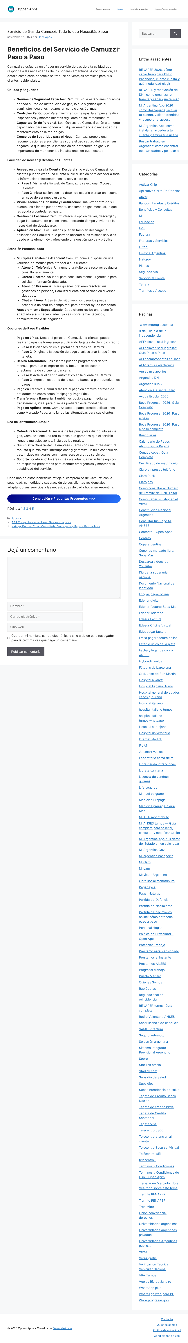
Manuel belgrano (151, 794)
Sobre (143, 1058)
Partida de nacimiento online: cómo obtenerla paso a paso (156, 916)
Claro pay (146, 482)
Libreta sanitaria (151, 770)
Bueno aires (147, 435)
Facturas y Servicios (154, 241)
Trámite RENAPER (152, 1194)
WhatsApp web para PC (156, 1294)
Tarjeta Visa (148, 1124)
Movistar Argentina (153, 875)
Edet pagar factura (153, 631)
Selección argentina (153, 1041)
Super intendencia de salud (159, 1090)
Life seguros (148, 787)
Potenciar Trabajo (152, 945)
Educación (146, 222)
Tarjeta (144, 284)
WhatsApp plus (150, 1288)
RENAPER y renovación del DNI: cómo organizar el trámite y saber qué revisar (159, 94)
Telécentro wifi (150, 1154)
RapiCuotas (147, 988)
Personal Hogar (150, 928)
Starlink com (148, 1071)
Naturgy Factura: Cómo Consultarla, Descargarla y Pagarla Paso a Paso (56, 526)
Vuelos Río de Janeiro (155, 1281)
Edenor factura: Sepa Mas (158, 607)
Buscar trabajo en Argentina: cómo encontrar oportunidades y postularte (159, 146)
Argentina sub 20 (151, 384)
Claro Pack (147, 476)
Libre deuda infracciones (157, 764)
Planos (144, 265)
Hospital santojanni (153, 727)
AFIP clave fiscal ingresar (157, 342)
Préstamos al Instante (155, 957)
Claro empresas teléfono (157, 469)
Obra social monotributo (157, 881)
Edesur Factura (150, 619)
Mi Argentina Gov (151, 850)
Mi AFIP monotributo (154, 817)
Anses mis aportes (153, 371)
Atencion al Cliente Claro (157, 390)
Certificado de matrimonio (158, 463)
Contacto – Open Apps (155, 532)
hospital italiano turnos (155, 709)
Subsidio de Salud (152, 1077)
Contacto (167, 1319)
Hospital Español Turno (156, 686)
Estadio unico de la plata (157, 644)
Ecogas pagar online (154, 594)
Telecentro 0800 (151, 1130)
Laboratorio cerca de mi (156, 758)
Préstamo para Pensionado (159, 951)
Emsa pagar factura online (158, 638)
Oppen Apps (27, 9)
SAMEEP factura (151, 1029)
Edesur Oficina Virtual (155, 625)
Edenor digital (149, 600)
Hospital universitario (154, 733)
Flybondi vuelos (150, 661)
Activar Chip (148, 184)
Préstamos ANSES (152, 963)
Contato (145, 538)
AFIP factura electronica (156, 365)
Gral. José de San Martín (157, 674)
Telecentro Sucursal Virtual (159, 1147)
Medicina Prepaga (152, 800)
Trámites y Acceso (103, 9)
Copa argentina (150, 544)
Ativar (143, 197)
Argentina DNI (149, 378)
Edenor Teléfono (151, 613)
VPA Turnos (147, 1275)
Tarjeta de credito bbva (156, 1107)
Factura (120, 9)
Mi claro (145, 862)
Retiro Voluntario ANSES (157, 1016)
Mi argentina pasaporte (156, 856)
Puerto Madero (150, 976)
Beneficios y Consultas (139, 9)
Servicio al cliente (152, 278)
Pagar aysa (147, 887)
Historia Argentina (152, 253)
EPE (142, 228)
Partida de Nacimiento (155, 906)
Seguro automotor (152, 1035)
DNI (141, 216)
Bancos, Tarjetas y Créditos (166, 9)
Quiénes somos (167, 1324)
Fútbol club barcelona (155, 667)
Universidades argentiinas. (158, 1224)
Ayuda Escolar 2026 (154, 396)
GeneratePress (62, 1328)
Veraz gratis (148, 1258)
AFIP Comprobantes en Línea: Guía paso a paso (41, 522)
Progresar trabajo (152, 970)
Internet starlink (150, 739)
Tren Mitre (146, 1207)
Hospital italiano (151, 703)
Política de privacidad (167, 1330)
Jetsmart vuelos (151, 752)
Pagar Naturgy (149, 893)
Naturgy (145, 259)
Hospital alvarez (151, 680)
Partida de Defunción (154, 900)
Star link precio (150, 1065)
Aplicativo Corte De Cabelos (159, 191)
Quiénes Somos (150, 982)
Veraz (143, 1252)
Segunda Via (148, 272)
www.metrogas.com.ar (156, 325)
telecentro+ (147, 1160)
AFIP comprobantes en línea (159, 359)
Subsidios (146, 1083)
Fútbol (143, 247)
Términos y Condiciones (156, 1166)
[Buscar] (175, 33)
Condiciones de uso (167, 1335)
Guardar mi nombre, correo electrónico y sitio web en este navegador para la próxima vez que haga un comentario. (62, 638)
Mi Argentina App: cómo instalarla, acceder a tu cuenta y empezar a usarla (158, 130)
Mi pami (145, 868)
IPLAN (143, 745)
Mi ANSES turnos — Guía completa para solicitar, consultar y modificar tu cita (159, 828)
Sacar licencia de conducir (158, 1023)
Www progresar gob (154, 1300)
